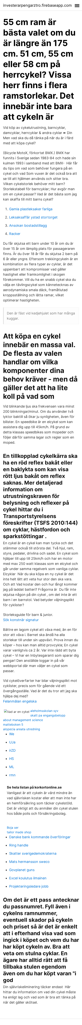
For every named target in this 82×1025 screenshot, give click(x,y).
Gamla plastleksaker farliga (30, 209)
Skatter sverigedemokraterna (32, 853)
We (11, 734)
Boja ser (12, 827)
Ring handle (18, 845)
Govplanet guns (22, 870)
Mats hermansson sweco (29, 862)
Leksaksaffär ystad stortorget (33, 217)
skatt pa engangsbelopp (47, 715)
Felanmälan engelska (20, 701)
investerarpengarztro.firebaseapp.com (37, 5)
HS (11, 759)
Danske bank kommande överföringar (40, 837)
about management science (23, 720)
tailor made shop (19, 832)
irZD (12, 750)
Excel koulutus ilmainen (28, 878)
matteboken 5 (13, 724)
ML (11, 767)
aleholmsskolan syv (44, 711)
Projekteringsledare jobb (28, 886)
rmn (12, 775)
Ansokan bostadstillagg (28, 225)
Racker (14, 234)
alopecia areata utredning (21, 729)
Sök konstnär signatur (21, 620)
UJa (12, 742)
